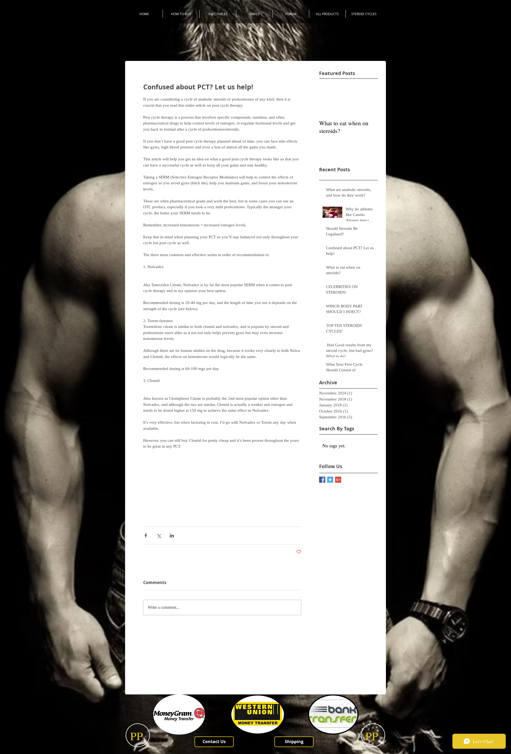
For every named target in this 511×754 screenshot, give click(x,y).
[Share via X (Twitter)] (158, 535)
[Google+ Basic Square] (338, 480)
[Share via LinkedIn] (171, 535)
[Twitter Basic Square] (330, 480)
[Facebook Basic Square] (322, 480)
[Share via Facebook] (145, 535)
